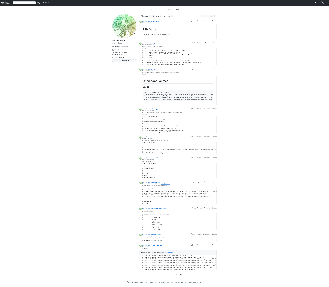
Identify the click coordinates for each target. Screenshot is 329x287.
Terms (141, 282)
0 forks (199, 21)
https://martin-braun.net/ (121, 57)
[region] (178, 31)
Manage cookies (179, 282)
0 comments (207, 21)
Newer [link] (175, 274)
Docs (167, 282)
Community (162, 282)
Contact (172, 282)
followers (117, 46)
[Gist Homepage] (6, 3)
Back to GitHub (47, 3)
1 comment (207, 42)
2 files (193, 21)
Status (156, 282)
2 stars (215, 42)
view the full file (168, 252)
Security (152, 282)
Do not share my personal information (193, 282)
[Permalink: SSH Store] (141, 29)
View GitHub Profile (124, 61)
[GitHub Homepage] (128, 282)
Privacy (146, 282)
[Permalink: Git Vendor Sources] (141, 81)
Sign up (324, 3)
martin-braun (146, 21)
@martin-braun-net (120, 50)
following (125, 46)
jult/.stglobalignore (165, 183)
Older (180, 274)
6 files (193, 234)
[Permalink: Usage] (141, 87)
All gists (39, 3)
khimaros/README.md (164, 236)
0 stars (215, 21)
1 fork (200, 182)
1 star (215, 69)
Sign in (317, 3)
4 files (194, 69)
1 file (194, 42)
